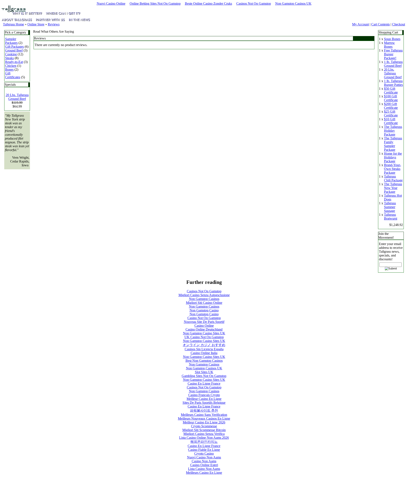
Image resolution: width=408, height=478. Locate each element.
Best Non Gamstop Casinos (204, 360)
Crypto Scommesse (204, 426)
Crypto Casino (204, 453)
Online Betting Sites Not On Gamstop (155, 3)
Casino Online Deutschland (204, 329)
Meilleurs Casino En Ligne (204, 472)
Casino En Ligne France (204, 383)
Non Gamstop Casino (204, 310)
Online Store (35, 24)
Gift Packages (14, 46)
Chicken (10, 65)
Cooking (11, 54)
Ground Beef (14, 50)
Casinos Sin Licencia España (204, 349)
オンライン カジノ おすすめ (204, 345)
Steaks (9, 58)
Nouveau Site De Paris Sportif (204, 322)
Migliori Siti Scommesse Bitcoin (204, 430)
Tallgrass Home (13, 24)
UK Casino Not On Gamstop (204, 337)
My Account (360, 24)
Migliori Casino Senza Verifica (204, 434)
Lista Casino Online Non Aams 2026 (204, 437)
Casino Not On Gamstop (204, 318)
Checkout (398, 24)
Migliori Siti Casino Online (204, 302)
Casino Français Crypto (204, 395)
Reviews (54, 24)
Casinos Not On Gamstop (253, 3)
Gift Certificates (12, 75)
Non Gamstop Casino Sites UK (204, 333)
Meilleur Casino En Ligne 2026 (204, 422)
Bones (9, 69)
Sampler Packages (11, 41)
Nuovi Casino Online (111, 3)
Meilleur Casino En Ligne (204, 399)
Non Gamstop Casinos (204, 299)
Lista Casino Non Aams (204, 469)
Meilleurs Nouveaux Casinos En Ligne (204, 418)
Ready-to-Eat (14, 62)
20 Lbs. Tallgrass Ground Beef (17, 97)
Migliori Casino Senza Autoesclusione (204, 295)
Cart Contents (380, 24)
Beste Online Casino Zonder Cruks (208, 3)
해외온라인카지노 (204, 441)
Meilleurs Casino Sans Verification (204, 414)
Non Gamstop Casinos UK (293, 3)
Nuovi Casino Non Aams (204, 457)
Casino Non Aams (204, 461)
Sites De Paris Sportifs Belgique (204, 402)
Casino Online (204, 325)
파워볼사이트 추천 (204, 410)
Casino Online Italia (204, 353)
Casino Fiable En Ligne (204, 449)
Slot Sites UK (204, 372)
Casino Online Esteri (204, 465)
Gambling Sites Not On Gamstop (204, 376)
